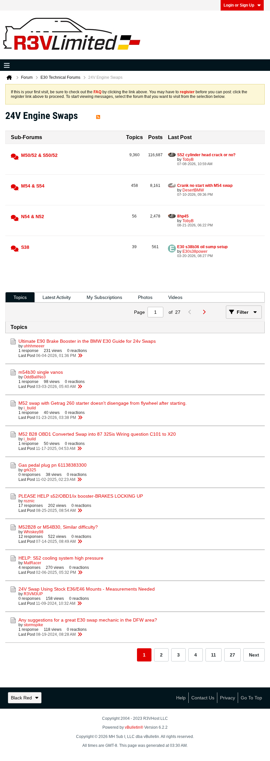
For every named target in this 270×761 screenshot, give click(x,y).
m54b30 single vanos (40, 372)
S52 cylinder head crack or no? (206, 155)
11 (213, 655)
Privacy (227, 697)
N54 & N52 (32, 216)
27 (232, 655)
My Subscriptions (104, 297)
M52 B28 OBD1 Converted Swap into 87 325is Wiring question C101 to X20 (97, 434)
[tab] (20, 297)
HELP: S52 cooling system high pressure (60, 558)
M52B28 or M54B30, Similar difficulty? (58, 527)
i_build (30, 408)
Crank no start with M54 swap (204, 185)
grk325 (30, 470)
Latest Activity (56, 297)
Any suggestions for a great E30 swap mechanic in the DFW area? (87, 620)
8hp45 (183, 216)
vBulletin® (134, 727)
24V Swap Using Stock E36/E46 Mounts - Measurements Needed (86, 589)
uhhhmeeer (34, 346)
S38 (25, 247)
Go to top (251, 697)
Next (254, 655)
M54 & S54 (32, 186)
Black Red (21, 697)
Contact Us (202, 697)
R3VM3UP (33, 594)
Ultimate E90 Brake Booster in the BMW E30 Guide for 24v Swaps (87, 341)
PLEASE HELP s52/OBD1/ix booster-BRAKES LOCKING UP (80, 496)
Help (181, 697)
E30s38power (194, 251)
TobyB (188, 159)
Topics (20, 297)
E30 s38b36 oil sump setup (202, 247)
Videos (175, 297)
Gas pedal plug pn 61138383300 (52, 465)
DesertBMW (193, 190)
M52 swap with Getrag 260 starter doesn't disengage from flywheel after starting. (102, 403)
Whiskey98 (33, 532)
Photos (145, 297)
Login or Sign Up (239, 5)
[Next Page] (205, 312)
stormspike (33, 625)
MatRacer (32, 563)
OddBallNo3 (35, 377)
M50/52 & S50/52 (39, 155)
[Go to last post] (80, 355)
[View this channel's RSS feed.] (98, 115)
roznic (29, 501)
